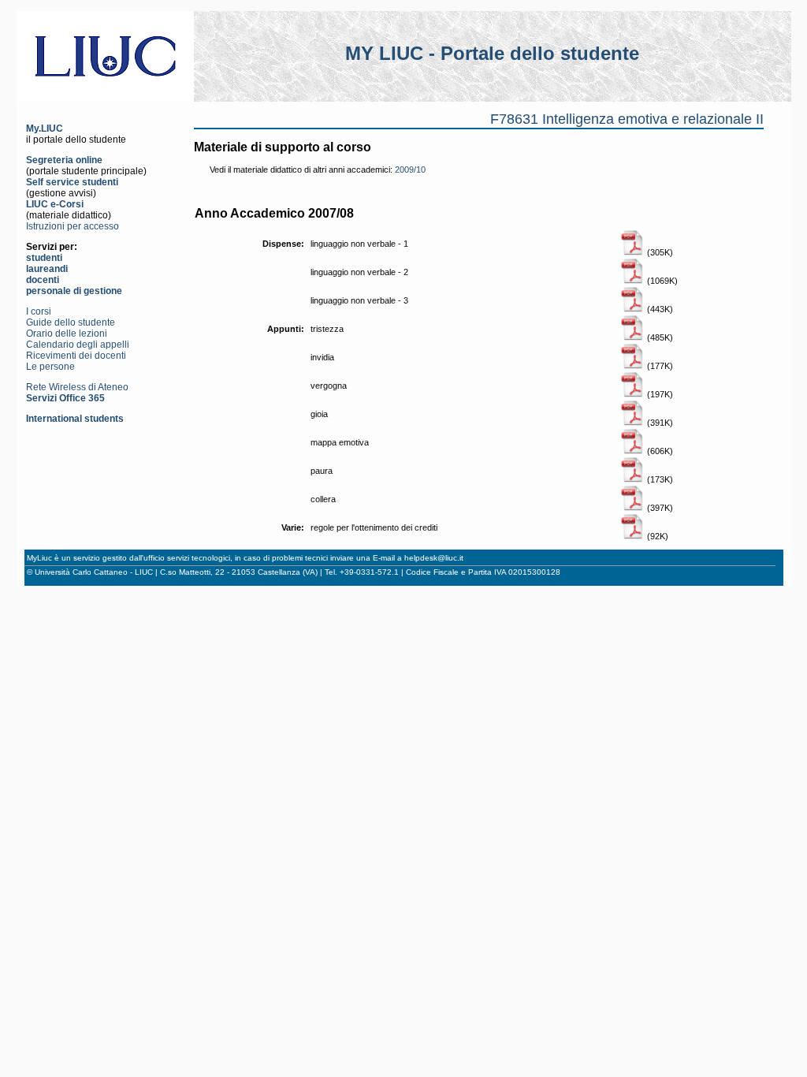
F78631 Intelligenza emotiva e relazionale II (627, 119)
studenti (44, 257)
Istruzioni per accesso (72, 226)
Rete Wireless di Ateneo (77, 387)
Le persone (50, 366)
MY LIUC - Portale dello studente (492, 53)
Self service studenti (72, 182)
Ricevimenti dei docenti (76, 355)
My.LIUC (44, 128)
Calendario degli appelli (77, 344)
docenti (42, 279)
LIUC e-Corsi (55, 204)
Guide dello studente (70, 322)
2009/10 (410, 169)
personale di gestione (74, 290)
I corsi (38, 311)
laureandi (47, 268)
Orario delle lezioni (66, 333)
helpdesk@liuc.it (433, 557)
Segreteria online (64, 160)
